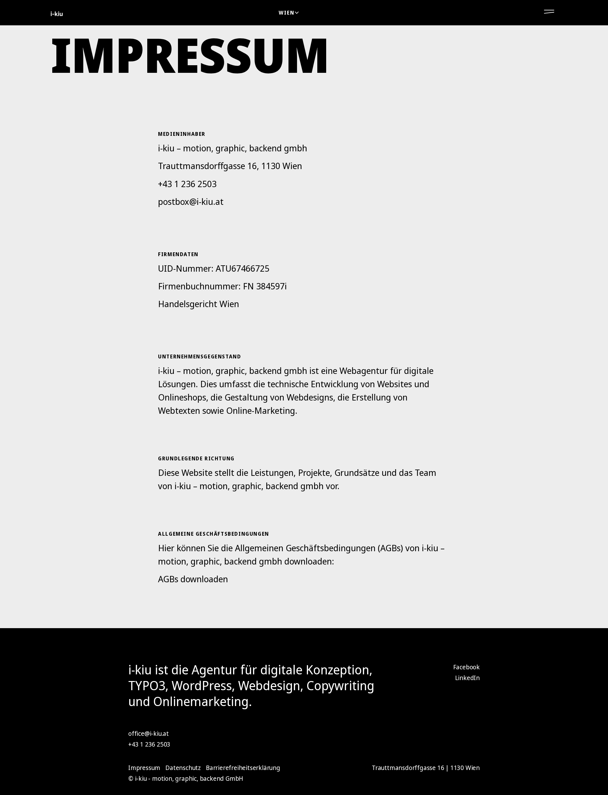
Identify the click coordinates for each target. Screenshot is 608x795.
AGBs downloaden (193, 579)
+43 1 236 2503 (187, 184)
